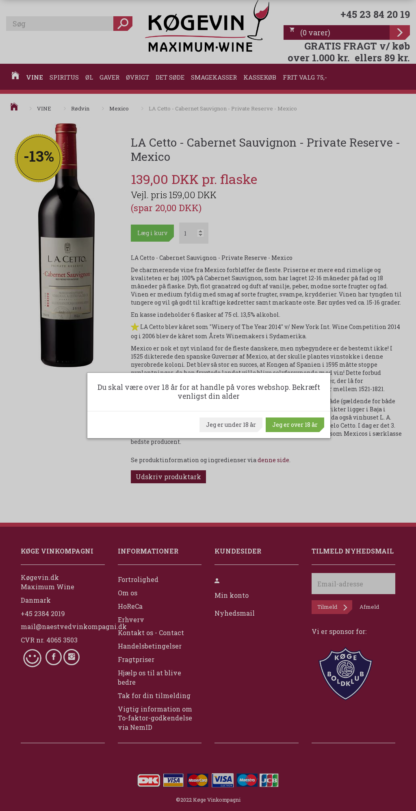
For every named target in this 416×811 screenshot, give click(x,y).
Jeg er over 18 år (295, 424)
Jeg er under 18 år (231, 424)
